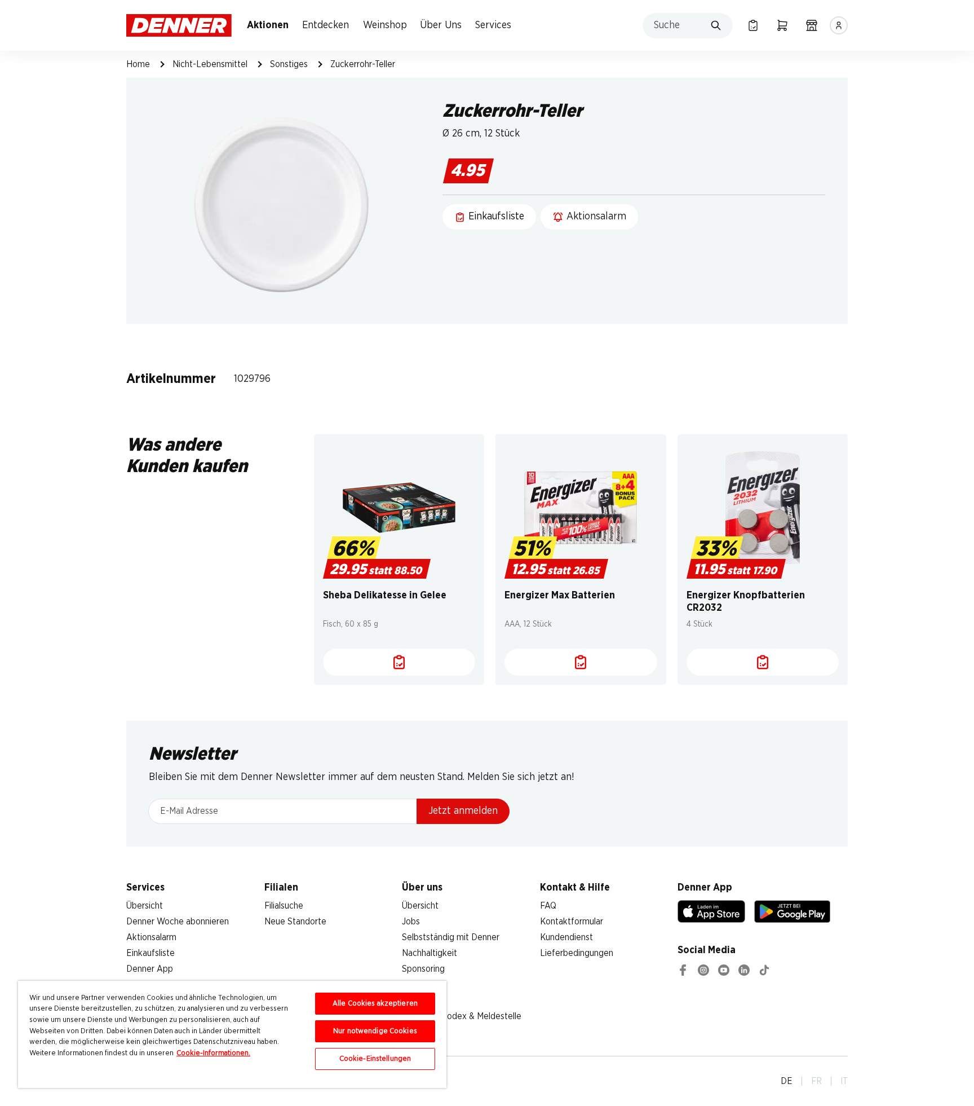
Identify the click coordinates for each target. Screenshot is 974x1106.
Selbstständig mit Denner (450, 937)
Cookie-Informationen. (213, 1053)
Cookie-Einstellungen (375, 1059)
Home (138, 64)
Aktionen (268, 25)
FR (816, 1081)
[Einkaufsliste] (753, 25)
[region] (232, 1034)
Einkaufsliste (150, 953)
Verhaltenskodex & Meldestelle (461, 1016)
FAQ (548, 905)
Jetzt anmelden (463, 811)
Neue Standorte (295, 921)
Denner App (149, 968)
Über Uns (441, 25)
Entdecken (325, 25)
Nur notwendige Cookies (375, 1031)
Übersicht (144, 905)
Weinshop (385, 25)
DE (787, 1081)
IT (844, 1081)
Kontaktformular (571, 921)
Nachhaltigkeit (429, 953)
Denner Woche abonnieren (177, 921)
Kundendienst (566, 937)
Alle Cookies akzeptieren (375, 1003)
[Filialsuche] (811, 25)
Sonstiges (289, 64)
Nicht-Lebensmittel (209, 64)
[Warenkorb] (782, 25)
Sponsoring (423, 968)
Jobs (411, 921)
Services (493, 25)
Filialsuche (283, 905)
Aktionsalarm (151, 937)
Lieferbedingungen (576, 953)
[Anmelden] (839, 25)
